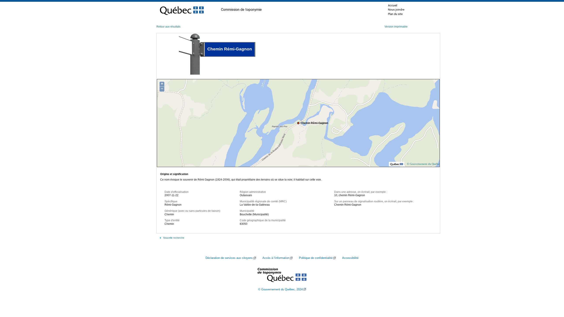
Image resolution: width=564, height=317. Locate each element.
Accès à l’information (275, 258)
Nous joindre (396, 9)
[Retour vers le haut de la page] (553, 292)
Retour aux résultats (168, 26)
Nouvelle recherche (173, 237)
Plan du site (395, 14)
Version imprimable (396, 26)
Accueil (392, 5)
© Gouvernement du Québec (424, 164)
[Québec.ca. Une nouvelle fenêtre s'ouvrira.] (182, 10)
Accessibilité (350, 258)
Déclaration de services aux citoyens (229, 258)
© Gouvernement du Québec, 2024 (280, 289)
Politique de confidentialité (315, 258)
